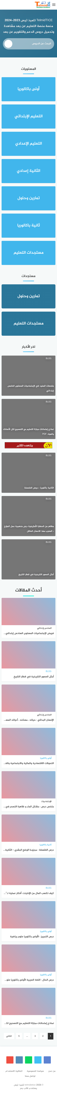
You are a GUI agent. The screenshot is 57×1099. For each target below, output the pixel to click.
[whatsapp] (28, 1060)
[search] (8, 44)
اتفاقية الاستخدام (13, 1071)
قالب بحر (24, 1088)
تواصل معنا (30, 1076)
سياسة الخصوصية (35, 1071)
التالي (9, 1036)
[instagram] (19, 1060)
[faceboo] (47, 1060)
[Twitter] (37, 1060)
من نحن (51, 1071)
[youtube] (9, 1060)
